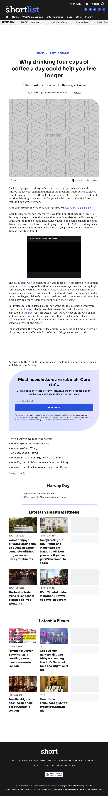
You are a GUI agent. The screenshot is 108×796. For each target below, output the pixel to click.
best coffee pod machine (78, 207)
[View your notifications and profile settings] (87, 4)
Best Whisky (82, 22)
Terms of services (47, 415)
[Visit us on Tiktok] (90, 9)
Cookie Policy (90, 760)
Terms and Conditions (57, 760)
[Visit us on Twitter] (103, 9)
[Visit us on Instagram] (85, 9)
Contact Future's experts (33, 760)
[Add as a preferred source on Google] (54, 774)
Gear (69, 17)
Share (15, 180)
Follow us (79, 180)
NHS (31, 362)
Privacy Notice (21, 417)
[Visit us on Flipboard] (94, 9)
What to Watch (60, 22)
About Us (16, 760)
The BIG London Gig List (32, 22)
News (15, 17)
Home (40, 53)
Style (79, 17)
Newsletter (93, 180)
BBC (30, 312)
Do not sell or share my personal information (54, 765)
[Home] (7, 17)
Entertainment (55, 17)
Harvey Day (36, 92)
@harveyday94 (32, 497)
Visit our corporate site (83, 786)
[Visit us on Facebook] (99, 9)
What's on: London (32, 17)
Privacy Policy (75, 760)
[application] (54, 257)
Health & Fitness (59, 53)
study (17, 282)
